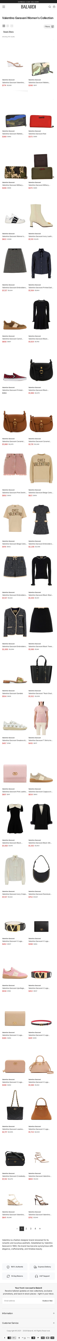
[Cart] (54, 7)
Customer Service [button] (10, 1323)
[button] (3, 6)
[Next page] (40, 1228)
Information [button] (7, 1313)
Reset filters (8, 32)
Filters (47, 26)
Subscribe (48, 1301)
